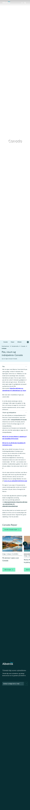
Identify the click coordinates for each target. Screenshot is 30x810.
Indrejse (4, 348)
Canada (5, 342)
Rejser (12, 342)
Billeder (20, 342)
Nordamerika (15, 346)
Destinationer (5, 346)
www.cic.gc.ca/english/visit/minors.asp (15, 481)
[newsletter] (26, 683)
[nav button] (28, 342)
